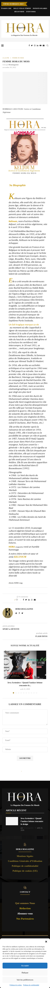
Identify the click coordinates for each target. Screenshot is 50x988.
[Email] (43, 45)
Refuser (25, 973)
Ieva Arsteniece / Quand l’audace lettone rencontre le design (32, 821)
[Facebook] (29, 45)
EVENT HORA (31, 11)
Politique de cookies (16, 985)
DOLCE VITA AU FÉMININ (22, 8)
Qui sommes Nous (25, 903)
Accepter (25, 965)
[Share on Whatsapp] (32, 600)
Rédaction (25, 908)
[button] (46, 941)
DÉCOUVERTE (19, 11)
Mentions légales (25, 856)
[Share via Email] (35, 600)
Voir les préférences (25, 980)
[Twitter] (32, 45)
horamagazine (14, 65)
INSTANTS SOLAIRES (40, 8)
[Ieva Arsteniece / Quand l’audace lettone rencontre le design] (25, 665)
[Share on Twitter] (26, 600)
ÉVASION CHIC (6, 8)
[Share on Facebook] (23, 600)
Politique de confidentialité (31, 985)
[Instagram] (35, 45)
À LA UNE (6, 58)
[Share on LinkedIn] (29, 600)
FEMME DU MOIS (18, 58)
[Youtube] (40, 45)
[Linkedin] (37, 45)
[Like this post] (18, 600)
